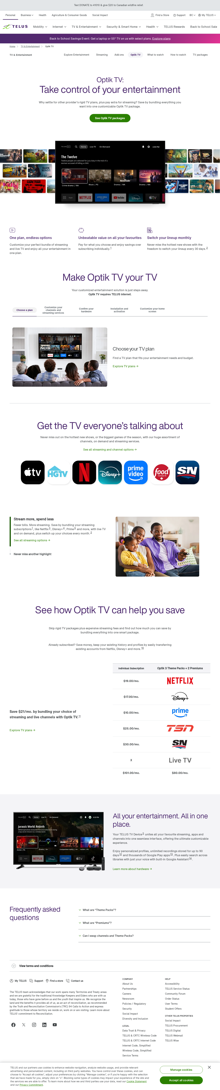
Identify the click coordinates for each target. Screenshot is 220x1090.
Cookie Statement (136, 1081)
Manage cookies (181, 1069)
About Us (127, 983)
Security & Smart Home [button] (122, 27)
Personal (10, 15)
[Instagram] (35, 1025)
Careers (126, 993)
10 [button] (142, 648)
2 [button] (207, 248)
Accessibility (172, 983)
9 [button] (75, 528)
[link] (161, 38)
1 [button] (110, 248)
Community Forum (175, 993)
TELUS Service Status (177, 988)
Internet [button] (58, 27)
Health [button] (150, 27)
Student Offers (173, 1008)
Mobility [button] (38, 27)
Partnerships (129, 988)
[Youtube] (56, 1025)
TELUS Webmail (174, 1035)
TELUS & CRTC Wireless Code (139, 1035)
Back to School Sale (203, 27)
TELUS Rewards (174, 27)
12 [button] (120, 854)
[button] (60, 519)
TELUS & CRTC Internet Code (139, 1040)
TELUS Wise (172, 1040)
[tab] (24, 310)
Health (42, 15)
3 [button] (49, 528)
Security (127, 1008)
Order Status (172, 998)
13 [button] (171, 854)
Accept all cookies (181, 1080)
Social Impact (100, 15)
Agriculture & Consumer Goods (69, 15)
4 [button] (64, 528)
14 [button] (190, 858)
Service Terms (130, 1055)
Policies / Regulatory (134, 1003)
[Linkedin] (46, 1025)
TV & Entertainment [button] (85, 27)
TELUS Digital (173, 1030)
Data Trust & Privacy (134, 1030)
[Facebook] (15, 1025)
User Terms (171, 1003)
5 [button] (143, 833)
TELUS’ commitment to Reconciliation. (31, 1013)
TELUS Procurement (176, 1025)
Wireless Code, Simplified (136, 1050)
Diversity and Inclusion (135, 1018)
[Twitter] (25, 1025)
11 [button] (80, 716)
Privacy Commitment (31, 1084)
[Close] (209, 1067)
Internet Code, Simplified (136, 1045)
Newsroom (128, 998)
